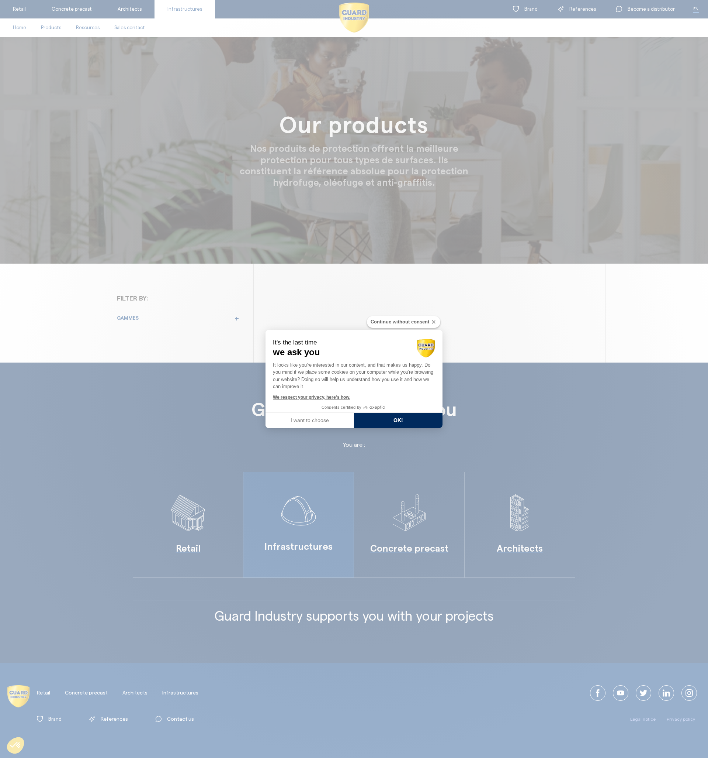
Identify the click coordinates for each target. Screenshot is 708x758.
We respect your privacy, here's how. (311, 397)
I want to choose (310, 420)
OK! (398, 420)
